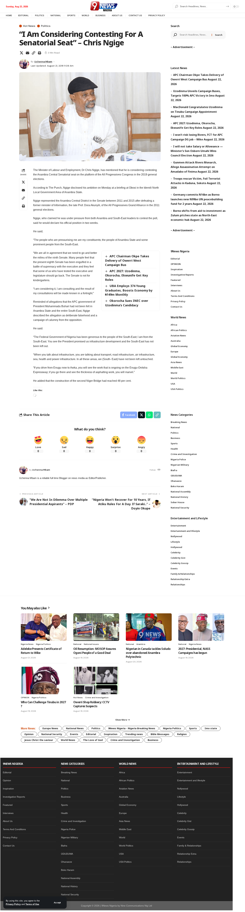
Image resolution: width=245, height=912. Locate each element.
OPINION (25, 697)
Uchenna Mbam (43, 61)
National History (69, 886)
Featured (7, 805)
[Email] (27, 53)
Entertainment (184, 772)
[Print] (39, 53)
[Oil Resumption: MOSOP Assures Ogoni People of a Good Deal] (96, 627)
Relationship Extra (186, 853)
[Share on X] (21, 53)
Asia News (124, 821)
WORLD (85, 15)
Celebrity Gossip (185, 829)
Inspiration (110, 734)
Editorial (91, 734)
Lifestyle (181, 796)
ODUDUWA (67, 853)
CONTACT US (135, 15)
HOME (9, 15)
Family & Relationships (189, 845)
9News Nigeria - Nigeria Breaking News (131, 728)
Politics (45, 26)
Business (153, 740)
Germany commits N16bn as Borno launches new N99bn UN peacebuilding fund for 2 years (197, 199)
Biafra (64, 845)
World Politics (126, 845)
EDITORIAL (23, 15)
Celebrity (181, 813)
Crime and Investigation (96, 697)
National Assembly (70, 878)
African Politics (126, 780)
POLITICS (39, 15)
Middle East (125, 829)
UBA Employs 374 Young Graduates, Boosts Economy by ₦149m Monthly (128, 290)
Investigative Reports (14, 796)
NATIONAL (55, 15)
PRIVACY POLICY (156, 15)
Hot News (29, 26)
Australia (123, 796)
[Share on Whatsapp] (149, 415)
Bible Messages (160, 734)
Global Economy (127, 805)
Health (64, 813)
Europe (123, 813)
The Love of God (93, 740)
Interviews (8, 813)
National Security (51, 734)
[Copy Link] (33, 53)
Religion (182, 734)
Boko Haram (67, 870)
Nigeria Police (68, 829)
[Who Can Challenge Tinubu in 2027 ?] (44, 680)
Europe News (50, 728)
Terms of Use (32, 904)
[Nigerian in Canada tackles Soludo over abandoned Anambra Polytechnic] (149, 627)
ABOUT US (117, 15)
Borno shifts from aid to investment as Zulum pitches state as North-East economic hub (198, 215)
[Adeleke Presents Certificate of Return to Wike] (44, 627)
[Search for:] (194, 35)
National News (75, 728)
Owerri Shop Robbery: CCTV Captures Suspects (91, 704)
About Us (7, 821)
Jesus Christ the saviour (38, 740)
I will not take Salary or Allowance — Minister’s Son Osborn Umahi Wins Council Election (197, 151)
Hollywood (182, 805)
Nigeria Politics (43, 644)
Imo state (211, 728)
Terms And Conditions (14, 829)
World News (68, 740)
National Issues (91, 644)
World (122, 837)
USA (121, 853)
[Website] (159, 469)
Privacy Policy (13, 904)
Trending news (134, 734)
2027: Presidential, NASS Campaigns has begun (194, 651)
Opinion (29, 734)
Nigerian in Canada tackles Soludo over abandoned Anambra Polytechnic (148, 653)
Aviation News (126, 788)
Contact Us (8, 845)
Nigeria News (27, 644)
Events (74, 734)
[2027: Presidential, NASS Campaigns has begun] (201, 627)
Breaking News (69, 772)
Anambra (140, 644)
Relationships (184, 861)
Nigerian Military (69, 837)
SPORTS (71, 15)
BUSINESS (101, 15)
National (77, 644)
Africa (122, 772)
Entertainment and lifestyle (191, 780)
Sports (193, 728)
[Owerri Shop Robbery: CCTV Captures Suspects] (96, 680)
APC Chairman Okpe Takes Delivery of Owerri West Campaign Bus (127, 260)
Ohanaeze (66, 861)
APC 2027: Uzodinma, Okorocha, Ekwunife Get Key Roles (126, 275)
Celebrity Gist (184, 821)
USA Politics (125, 861)
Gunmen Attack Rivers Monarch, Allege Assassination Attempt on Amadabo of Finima (194, 167)
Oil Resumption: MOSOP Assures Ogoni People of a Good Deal (94, 651)
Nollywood (182, 788)
